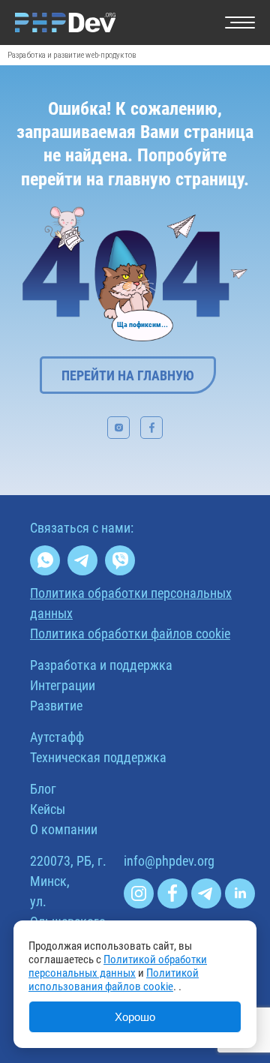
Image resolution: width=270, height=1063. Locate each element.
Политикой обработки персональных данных (117, 966)
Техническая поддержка (98, 757)
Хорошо (135, 1016)
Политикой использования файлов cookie (113, 979)
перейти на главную (128, 375)
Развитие (56, 705)
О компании (64, 829)
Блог (43, 789)
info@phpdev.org (169, 861)
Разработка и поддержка (101, 665)
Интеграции (62, 685)
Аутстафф (57, 737)
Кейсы (47, 809)
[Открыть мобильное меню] (240, 23)
